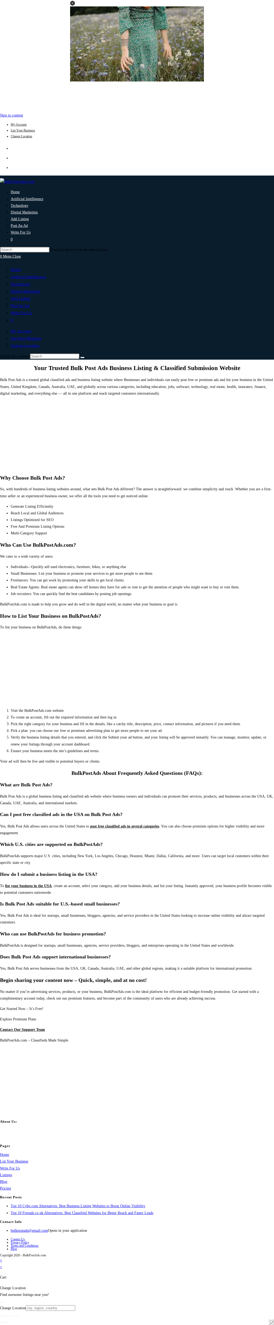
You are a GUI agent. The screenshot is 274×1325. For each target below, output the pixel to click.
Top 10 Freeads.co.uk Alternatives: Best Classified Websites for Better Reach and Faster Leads (82, 1213)
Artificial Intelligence (28, 277)
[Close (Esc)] (16, 1315)
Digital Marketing (25, 291)
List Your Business (23, 130)
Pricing (5, 1188)
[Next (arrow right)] (7, 1322)
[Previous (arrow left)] (2, 1322)
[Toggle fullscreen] (7, 1315)
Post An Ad (20, 306)
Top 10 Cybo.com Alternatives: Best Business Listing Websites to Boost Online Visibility (78, 1206)
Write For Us (21, 313)
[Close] (2, 1302)
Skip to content (11, 115)
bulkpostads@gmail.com (29, 1231)
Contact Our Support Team (22, 1030)
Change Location (21, 136)
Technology (21, 284)
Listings (6, 1175)
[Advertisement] (137, 96)
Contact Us (18, 1239)
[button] (72, 3)
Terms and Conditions (25, 1246)
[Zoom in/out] (2, 1315)
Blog (3, 1182)
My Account (18, 124)
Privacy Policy (20, 1242)
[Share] (11, 1315)
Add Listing (21, 298)
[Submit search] (82, 357)
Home (16, 269)
